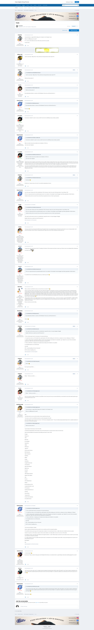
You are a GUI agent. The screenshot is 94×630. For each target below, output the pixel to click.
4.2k (20, 559)
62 (20, 93)
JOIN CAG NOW (18, 5)
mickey (19, 226)
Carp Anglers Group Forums (22, 2)
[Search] (78, 5)
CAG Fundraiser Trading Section (31, 26)
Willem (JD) (19, 54)
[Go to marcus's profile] (20, 572)
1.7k (20, 124)
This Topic (74, 5)
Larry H (19, 246)
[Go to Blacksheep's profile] (20, 314)
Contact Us (45, 626)
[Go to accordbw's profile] (20, 119)
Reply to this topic (74, 30)
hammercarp (20, 550)
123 (20, 254)
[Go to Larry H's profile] (20, 249)
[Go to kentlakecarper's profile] (20, 408)
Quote (28, 45)
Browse (23, 5)
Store (31, 5)
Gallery (29, 7)
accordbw (20, 115)
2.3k (20, 43)
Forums (16, 7)
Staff (33, 7)
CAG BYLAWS (45, 5)
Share (69, 26)
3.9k (20, 235)
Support (35, 5)
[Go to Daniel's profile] (20, 88)
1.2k (20, 576)
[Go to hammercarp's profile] (20, 554)
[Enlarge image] (29, 108)
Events (26, 7)
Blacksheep (19, 310)
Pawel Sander (20, 100)
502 (20, 143)
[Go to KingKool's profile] (17, 26)
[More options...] (77, 35)
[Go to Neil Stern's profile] (20, 290)
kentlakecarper (19, 404)
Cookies (49, 626)
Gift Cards (39, 5)
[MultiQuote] (25, 45)
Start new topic (64, 30)
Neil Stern (20, 286)
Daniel (19, 85)
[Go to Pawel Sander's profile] (20, 104)
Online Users (37, 7)
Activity (28, 5)
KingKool (21, 25)
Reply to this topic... (24, 606)
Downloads (21, 7)
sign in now (37, 602)
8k (20, 295)
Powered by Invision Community (47, 628)
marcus (19, 568)
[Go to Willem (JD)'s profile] (20, 58)
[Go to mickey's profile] (20, 230)
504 (20, 319)
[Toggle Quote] (26, 72)
